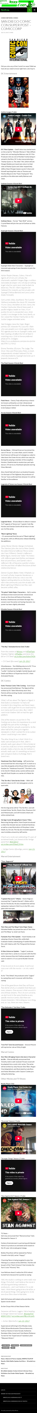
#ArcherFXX (29, 1313)
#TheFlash (30, 651)
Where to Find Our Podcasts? (10, 1393)
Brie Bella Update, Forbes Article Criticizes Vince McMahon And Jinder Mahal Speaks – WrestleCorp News (17, 1372)
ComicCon (15, 1345)
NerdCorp (5, 10)
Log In (3, 1390)
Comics (15, 18)
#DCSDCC (14, 842)
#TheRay (18, 654)
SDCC (13, 1347)
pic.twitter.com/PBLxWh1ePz (23, 1316)
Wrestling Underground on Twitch (15, 1401)
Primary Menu (34, 9)
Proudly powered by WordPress (9, 1410)
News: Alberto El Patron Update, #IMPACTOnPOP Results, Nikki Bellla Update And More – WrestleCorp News (18, 1359)
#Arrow (20, 651)
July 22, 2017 (24, 1321)
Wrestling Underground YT (12, 1397)
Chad (11, 32)
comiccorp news (26, 1345)
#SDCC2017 (6, 1316)
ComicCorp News (7, 18)
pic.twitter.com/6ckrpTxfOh (24, 656)
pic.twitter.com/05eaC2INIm (12, 844)
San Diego (6, 1347)
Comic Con (6, 1345)
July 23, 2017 (24, 661)
